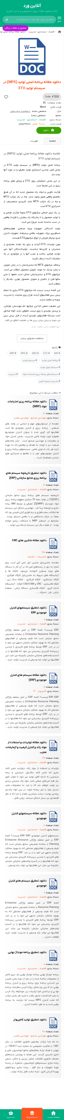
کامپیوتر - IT (39, 691)
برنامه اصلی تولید (50, 360)
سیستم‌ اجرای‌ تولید (49, 367)
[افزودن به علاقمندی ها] (6, 96)
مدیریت (12, 374)
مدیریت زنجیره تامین (48, 381)
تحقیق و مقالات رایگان (15, 28)
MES (34, 353)
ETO (45, 353)
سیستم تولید (28, 360)
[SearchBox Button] (7, 19)
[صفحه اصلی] (59, 31)
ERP (56, 353)
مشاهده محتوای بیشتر (32, 338)
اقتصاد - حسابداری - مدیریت (31, 119)
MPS (23, 353)
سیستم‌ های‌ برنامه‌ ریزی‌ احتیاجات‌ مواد (40, 374)
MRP (12, 353)
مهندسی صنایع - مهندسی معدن (30, 418)
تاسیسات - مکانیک (36, 556)
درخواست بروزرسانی (20, 111)
